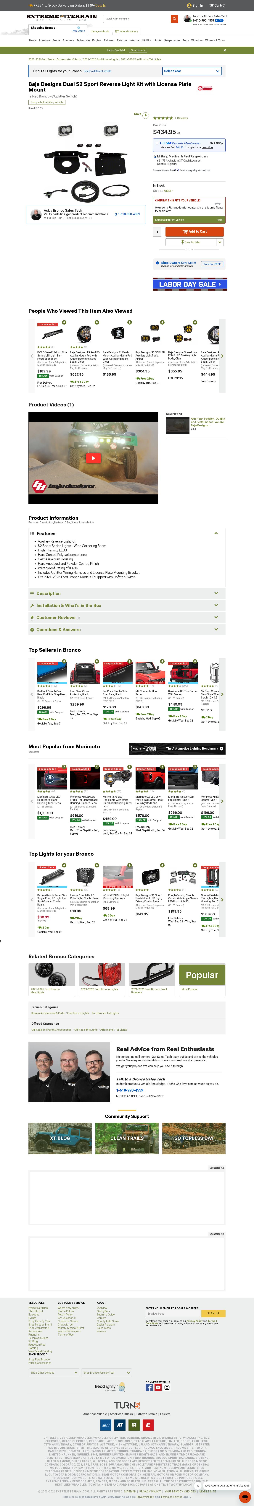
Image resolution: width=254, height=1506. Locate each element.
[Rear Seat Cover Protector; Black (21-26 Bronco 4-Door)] (85, 673)
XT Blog (33, 1341)
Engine (96, 40)
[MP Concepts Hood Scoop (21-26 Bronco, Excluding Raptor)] (150, 673)
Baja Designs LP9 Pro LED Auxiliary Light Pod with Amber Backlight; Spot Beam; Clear (85, 360)
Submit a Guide (106, 1314)
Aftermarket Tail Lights (113, 1029)
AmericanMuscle (95, 1414)
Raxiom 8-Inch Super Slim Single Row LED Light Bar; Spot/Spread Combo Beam (52, 903)
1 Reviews (181, 118)
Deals (33, 40)
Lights (158, 40)
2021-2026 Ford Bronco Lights (101, 59)
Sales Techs (104, 1327)
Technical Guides (38, 1337)
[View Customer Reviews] (163, 118)
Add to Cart (197, 231)
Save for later (192, 242)
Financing (34, 1334)
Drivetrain (83, 40)
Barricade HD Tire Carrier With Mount (183, 694)
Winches (197, 40)
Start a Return (66, 1311)
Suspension (172, 40)
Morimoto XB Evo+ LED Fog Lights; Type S (181, 801)
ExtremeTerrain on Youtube (158, 1387)
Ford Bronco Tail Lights (105, 1013)
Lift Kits (146, 40)
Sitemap (130, 1491)
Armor (56, 40)
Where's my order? (68, 1307)
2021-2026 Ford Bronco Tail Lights (141, 59)
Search (174, 19)
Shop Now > (138, 50)
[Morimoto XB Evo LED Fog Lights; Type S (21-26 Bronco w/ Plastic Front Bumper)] (216, 778)
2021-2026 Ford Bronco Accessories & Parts (54, 59)
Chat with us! (65, 1324)
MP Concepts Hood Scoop (149, 696)
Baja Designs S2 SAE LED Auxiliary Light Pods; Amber (150, 358)
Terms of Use (65, 1334)
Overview (102, 1307)
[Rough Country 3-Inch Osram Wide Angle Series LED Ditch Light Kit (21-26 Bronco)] (183, 877)
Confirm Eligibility (167, 163)
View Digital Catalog (40, 1351)
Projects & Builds (38, 1307)
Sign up (213, 1313)
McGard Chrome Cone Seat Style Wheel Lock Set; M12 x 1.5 (214, 697)
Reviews (101, 1331)
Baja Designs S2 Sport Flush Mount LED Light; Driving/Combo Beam (150, 901)
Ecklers (165, 1414)
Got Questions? (67, 1317)
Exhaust (109, 40)
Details (100, 5)
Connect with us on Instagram (167, 1387)
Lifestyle (44, 40)
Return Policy (65, 1314)
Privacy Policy (194, 1321)
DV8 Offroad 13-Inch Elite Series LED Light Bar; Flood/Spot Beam (52, 358)
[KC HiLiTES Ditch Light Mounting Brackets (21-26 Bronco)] (118, 877)
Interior (134, 40)
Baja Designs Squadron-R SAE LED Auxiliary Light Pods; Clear (182, 358)
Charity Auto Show (108, 1321)
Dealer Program (106, 1324)
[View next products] (222, 356)
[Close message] (225, 50)
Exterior (122, 40)
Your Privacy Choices (180, 1491)
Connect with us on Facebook (149, 1387)
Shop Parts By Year (39, 1321)
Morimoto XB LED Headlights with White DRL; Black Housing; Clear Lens (117, 804)
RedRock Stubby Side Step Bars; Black (116, 696)
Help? (220, 219)
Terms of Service (172, 1496)
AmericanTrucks (121, 1414)
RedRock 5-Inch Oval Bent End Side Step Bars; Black (51, 696)
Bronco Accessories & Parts (48, 1013)
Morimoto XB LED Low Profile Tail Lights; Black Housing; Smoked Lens (84, 803)
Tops (185, 40)
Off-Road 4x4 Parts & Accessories (51, 1029)
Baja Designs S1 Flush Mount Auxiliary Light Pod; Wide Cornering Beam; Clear (118, 360)
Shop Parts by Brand (40, 1324)
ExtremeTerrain (146, 1414)
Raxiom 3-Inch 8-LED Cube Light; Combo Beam (84, 900)
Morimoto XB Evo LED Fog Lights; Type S (215, 801)
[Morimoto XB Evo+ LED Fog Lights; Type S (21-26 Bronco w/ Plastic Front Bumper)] (183, 778)
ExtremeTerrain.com (62, 18)
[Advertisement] (127, 1198)
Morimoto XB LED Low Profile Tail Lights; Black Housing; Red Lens (149, 803)
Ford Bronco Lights (78, 1013)
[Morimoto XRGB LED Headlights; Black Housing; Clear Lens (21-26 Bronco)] (52, 778)
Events (32, 1317)
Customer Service (68, 1321)
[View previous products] (31, 356)
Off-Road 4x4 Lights (86, 1029)
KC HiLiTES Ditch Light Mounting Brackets (116, 898)
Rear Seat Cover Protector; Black (82, 694)
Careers (101, 1317)
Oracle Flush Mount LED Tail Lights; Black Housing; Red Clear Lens (215, 901)
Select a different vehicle (169, 219)
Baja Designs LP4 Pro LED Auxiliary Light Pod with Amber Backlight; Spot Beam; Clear (216, 360)
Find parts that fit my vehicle (47, 102)
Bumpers (68, 40)
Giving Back (103, 1311)
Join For (212, 264)
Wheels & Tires (215, 40)
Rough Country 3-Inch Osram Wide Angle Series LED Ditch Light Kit (183, 900)
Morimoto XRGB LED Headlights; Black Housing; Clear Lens (49, 801)
